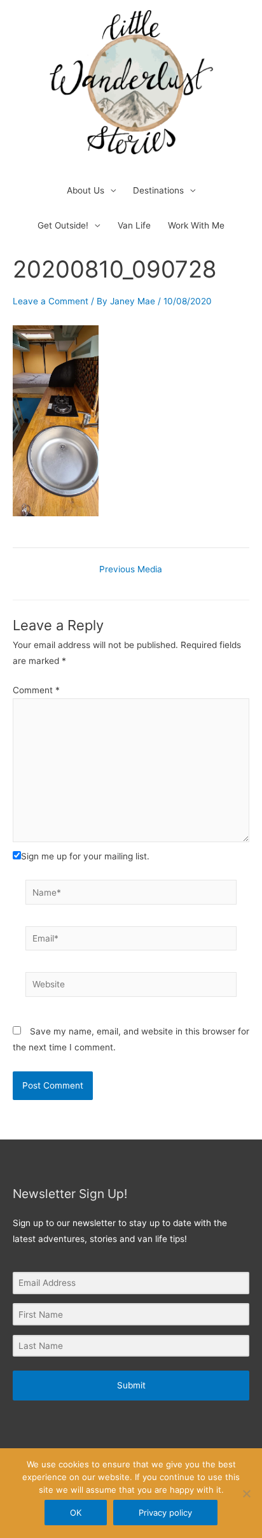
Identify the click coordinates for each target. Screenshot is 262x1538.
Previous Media (130, 569)
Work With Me (196, 225)
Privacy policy (165, 1512)
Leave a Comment (50, 301)
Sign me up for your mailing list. (85, 856)
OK (75, 1512)
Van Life (134, 225)
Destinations (158, 190)
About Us (85, 190)
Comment (36, 690)
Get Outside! (63, 225)
